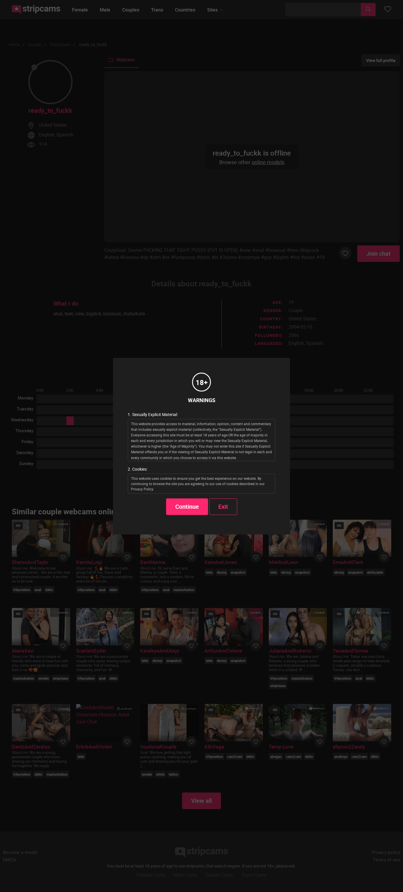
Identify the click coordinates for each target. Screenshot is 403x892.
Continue (187, 507)
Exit (223, 507)
